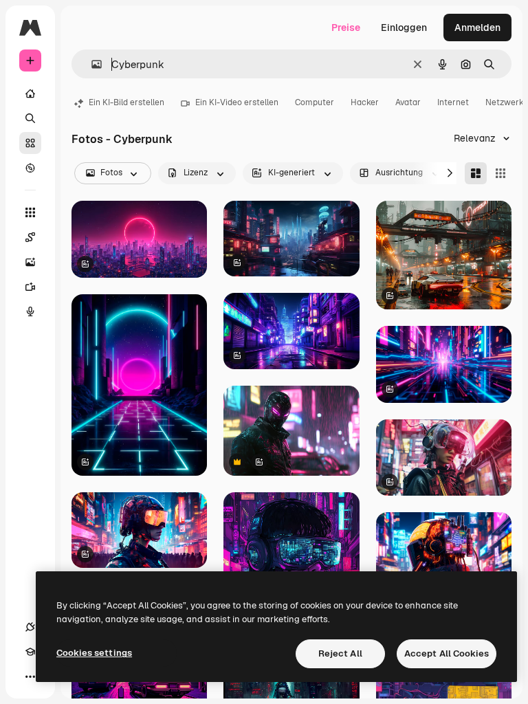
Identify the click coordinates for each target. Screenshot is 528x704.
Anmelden (477, 27)
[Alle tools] (30, 212)
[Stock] (30, 143)
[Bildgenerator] (30, 262)
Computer (314, 102)
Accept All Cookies (446, 653)
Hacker (365, 102)
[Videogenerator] (30, 287)
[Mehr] (30, 677)
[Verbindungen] (30, 627)
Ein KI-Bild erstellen (126, 102)
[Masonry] (476, 173)
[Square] (501, 173)
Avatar (408, 102)
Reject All (340, 653)
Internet (453, 102)
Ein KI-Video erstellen (236, 102)
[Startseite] (30, 93)
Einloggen (404, 27)
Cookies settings (94, 653)
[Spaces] (30, 237)
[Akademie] (30, 652)
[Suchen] (30, 118)
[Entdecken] (30, 168)
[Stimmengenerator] (30, 311)
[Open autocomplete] (91, 64)
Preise (345, 27)
